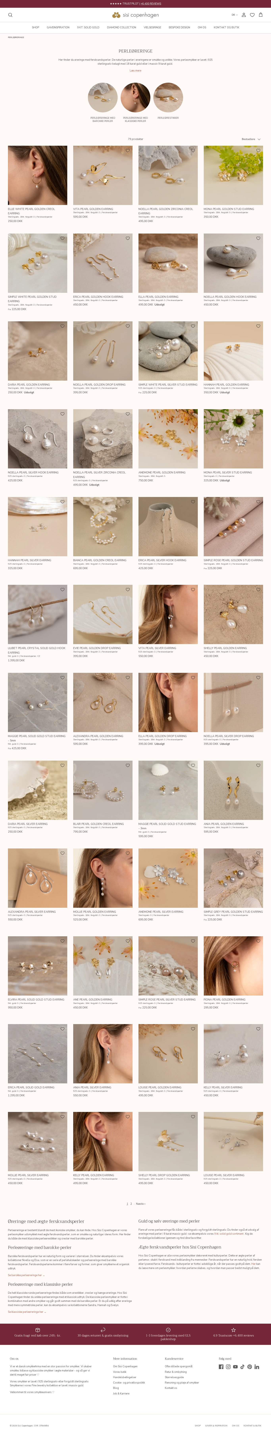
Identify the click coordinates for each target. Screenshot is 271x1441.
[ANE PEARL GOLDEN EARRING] (103, 966)
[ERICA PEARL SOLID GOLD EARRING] (37, 1053)
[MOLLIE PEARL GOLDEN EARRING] (103, 878)
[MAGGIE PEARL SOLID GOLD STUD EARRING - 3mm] (168, 790)
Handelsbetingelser (124, 1377)
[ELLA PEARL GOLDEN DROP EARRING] (168, 702)
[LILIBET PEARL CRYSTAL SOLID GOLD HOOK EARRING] (37, 614)
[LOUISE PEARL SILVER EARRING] (233, 1141)
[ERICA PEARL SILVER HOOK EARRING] (168, 526)
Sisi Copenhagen (25, 1425)
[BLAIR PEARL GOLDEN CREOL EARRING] (103, 790)
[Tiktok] (242, 1366)
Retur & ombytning (176, 1372)
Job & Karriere (121, 1393)
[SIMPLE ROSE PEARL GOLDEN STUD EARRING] (233, 526)
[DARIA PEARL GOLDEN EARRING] (37, 351)
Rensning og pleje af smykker (182, 1383)
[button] (260, 95)
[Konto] (243, 14)
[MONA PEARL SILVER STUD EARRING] (233, 438)
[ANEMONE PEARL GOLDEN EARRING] (168, 438)
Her (253, 1264)
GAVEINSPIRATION (58, 27)
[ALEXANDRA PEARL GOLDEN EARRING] (103, 702)
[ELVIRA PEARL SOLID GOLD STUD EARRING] (37, 966)
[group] (103, 104)
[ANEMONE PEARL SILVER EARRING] (168, 878)
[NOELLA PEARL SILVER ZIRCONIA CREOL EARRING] (103, 438)
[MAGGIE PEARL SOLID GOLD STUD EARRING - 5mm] (37, 702)
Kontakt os (171, 1388)
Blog (116, 1388)
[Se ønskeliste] (252, 15)
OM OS (202, 27)
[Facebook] (221, 1366)
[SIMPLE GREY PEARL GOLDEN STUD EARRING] (233, 878)
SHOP (35, 27)
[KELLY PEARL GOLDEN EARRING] (103, 1141)
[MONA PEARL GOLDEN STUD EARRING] (233, 175)
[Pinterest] (249, 1366)
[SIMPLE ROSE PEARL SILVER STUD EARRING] (168, 966)
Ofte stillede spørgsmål (179, 1366)
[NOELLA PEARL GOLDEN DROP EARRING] (103, 351)
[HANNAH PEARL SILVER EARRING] (37, 526)
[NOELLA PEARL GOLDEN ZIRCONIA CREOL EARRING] (168, 175)
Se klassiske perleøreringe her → (27, 1312)
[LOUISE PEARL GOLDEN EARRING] (168, 1053)
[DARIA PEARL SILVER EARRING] (37, 790)
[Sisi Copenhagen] (135, 15)
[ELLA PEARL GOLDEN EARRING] (168, 263)
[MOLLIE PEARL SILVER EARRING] (37, 1141)
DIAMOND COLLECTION (121, 27)
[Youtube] (235, 1366)
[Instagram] (228, 1366)
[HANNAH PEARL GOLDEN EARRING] (233, 351)
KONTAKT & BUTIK (252, 1425)
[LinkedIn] (257, 1366)
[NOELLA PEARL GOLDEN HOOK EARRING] (233, 263)
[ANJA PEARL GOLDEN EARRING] (233, 790)
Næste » (140, 1204)
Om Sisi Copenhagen (125, 1366)
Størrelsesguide (174, 1377)
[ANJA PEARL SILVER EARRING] (103, 1053)
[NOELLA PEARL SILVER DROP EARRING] (233, 702)
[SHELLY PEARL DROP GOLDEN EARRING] (168, 1141)
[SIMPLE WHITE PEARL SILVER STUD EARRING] (168, 351)
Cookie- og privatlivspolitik (129, 1383)
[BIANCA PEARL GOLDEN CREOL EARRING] (103, 526)
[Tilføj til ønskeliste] (62, 150)
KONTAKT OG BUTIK (226, 27)
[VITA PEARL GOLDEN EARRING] (103, 175)
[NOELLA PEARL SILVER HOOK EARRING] (37, 438)
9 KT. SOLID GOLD (88, 27)
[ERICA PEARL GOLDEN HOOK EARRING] (103, 263)
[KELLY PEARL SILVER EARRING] (233, 1053)
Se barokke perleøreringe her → (26, 1275)
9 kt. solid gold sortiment (228, 1234)
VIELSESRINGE (152, 27)
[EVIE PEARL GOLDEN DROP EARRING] (103, 614)
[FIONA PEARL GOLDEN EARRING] (233, 966)
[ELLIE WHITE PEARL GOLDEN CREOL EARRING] (37, 175)
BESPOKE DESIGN (179, 27)
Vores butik (119, 1372)
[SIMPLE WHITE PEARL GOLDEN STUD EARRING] (37, 263)
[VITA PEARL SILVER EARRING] (168, 614)
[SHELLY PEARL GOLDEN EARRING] (233, 614)
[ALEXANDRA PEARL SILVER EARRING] (37, 878)
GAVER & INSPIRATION (216, 1425)
